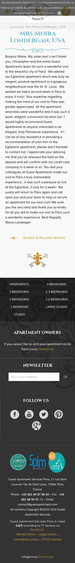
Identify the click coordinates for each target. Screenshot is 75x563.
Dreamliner (46, 557)
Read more (47, 13)
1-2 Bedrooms (57, 299)
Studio (19, 314)
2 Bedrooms (19, 299)
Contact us (46, 349)
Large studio (56, 307)
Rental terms (25, 534)
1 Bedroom (19, 307)
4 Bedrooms (56, 284)
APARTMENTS (19, 284)
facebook (37, 530)
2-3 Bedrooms (57, 292)
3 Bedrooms (19, 292)
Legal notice (47, 534)
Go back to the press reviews (44, 238)
